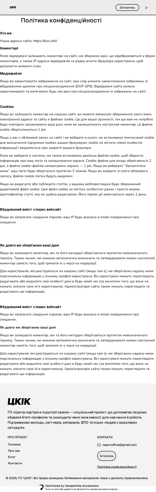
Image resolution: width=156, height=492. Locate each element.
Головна (14, 444)
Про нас (14, 451)
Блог (12, 457)
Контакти (15, 463)
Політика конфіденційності (117, 467)
